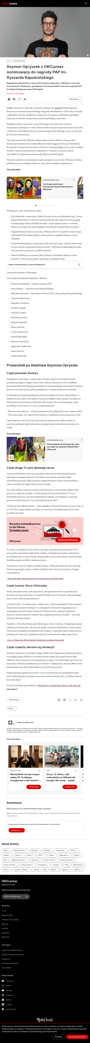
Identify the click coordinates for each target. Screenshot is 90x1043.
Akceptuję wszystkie (77, 1037)
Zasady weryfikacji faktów (12, 950)
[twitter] (70, 700)
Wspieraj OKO (7, 915)
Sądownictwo (15, 770)
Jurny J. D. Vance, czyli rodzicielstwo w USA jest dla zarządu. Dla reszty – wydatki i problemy (61, 777)
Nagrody (5, 924)
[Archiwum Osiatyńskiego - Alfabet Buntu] (45, 1020)
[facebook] (64, 700)
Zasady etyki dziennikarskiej (13, 955)
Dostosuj (58, 1037)
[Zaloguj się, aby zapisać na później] (39, 770)
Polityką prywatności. (34, 1029)
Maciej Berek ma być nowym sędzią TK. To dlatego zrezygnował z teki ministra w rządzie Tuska (25, 777)
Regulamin (6, 959)
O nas (4, 911)
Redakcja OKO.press (25, 722)
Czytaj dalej (33, 787)
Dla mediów (6, 968)
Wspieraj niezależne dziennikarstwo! (16, 890)
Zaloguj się (15, 830)
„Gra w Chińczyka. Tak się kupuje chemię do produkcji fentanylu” (35, 640)
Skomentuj (74, 99)
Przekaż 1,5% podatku (10, 920)
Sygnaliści (6, 933)
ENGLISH (5, 937)
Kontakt (5, 928)
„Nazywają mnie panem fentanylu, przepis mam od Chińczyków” (35, 578)
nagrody (58, 108)
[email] (75, 700)
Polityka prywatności (10, 963)
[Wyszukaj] (86, 3)
